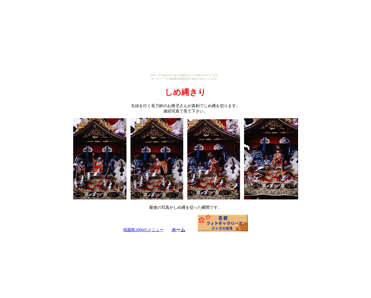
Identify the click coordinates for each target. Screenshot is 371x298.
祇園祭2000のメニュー (143, 230)
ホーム (178, 229)
